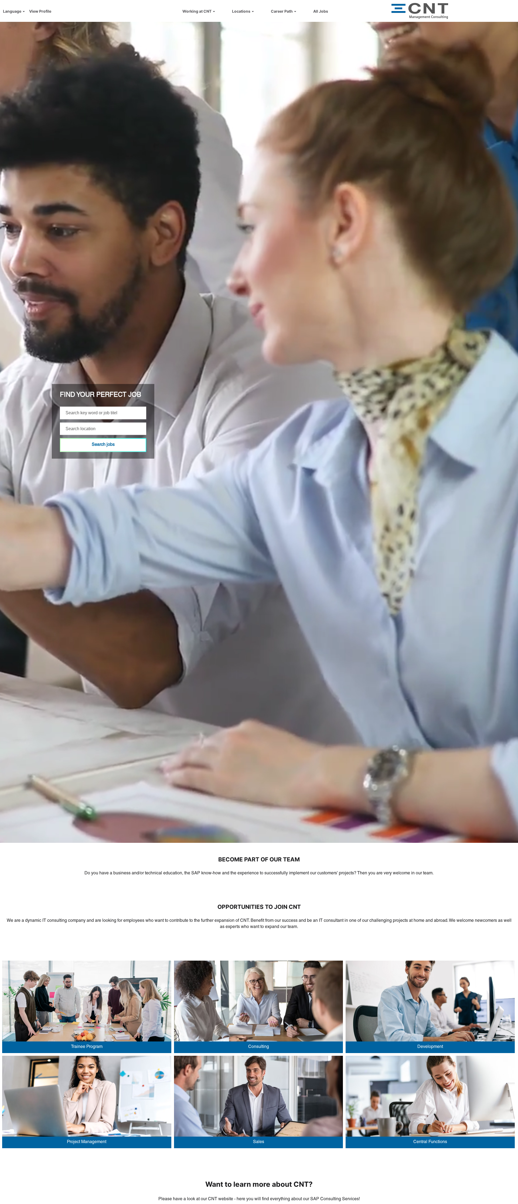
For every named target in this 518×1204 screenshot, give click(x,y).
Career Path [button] (282, 11)
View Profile (40, 11)
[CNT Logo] (419, 11)
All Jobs (320, 11)
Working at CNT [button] (197, 11)
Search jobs (103, 445)
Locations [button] (241, 11)
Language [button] (12, 11)
